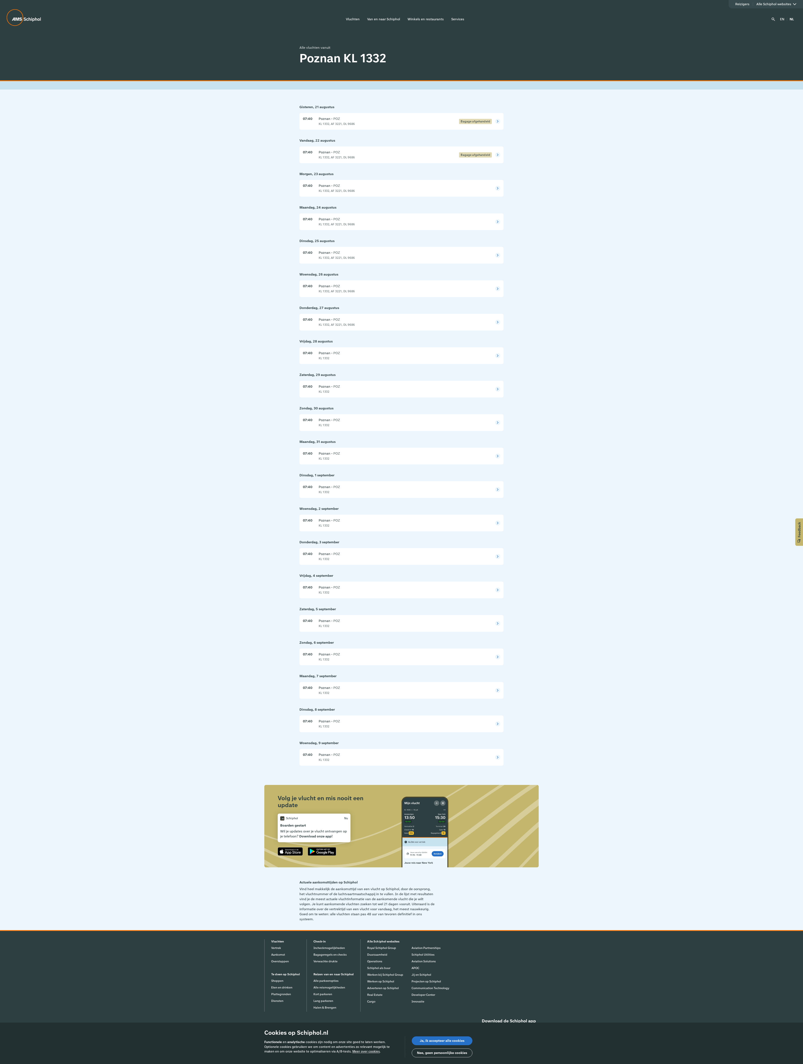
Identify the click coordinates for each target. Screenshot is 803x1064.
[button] (799, 532)
